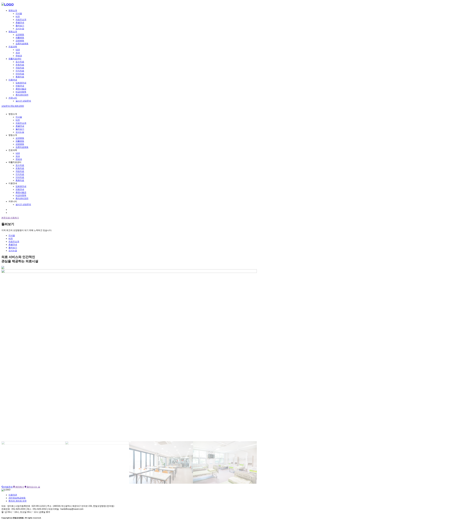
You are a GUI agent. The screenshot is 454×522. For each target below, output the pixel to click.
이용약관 (13, 495)
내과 (18, 49)
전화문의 (8, 487)
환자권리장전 (22, 95)
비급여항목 (21, 92)
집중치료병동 (22, 43)
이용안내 (13, 80)
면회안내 (20, 86)
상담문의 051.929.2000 (12, 106)
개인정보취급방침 (17, 498)
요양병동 (20, 34)
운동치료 (20, 64)
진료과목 (13, 46)
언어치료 (20, 74)
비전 (18, 16)
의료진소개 (21, 19)
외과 (18, 52)
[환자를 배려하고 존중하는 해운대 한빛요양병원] (7, 4)
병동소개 (13, 31)
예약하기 (19, 487)
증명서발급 (21, 89)
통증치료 (20, 77)
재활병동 (20, 37)
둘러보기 (20, 25)
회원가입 (13, 212)
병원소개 (13, 10)
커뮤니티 (13, 98)
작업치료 (20, 67)
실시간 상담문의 (23, 101)
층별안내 (20, 22)
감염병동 (20, 40)
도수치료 (20, 61)
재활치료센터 (15, 58)
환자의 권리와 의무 (18, 501)
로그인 (12, 209)
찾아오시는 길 (33, 487)
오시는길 (20, 28)
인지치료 (20, 71)
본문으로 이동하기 (10, 217)
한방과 (19, 55)
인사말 (19, 13)
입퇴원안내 (21, 83)
